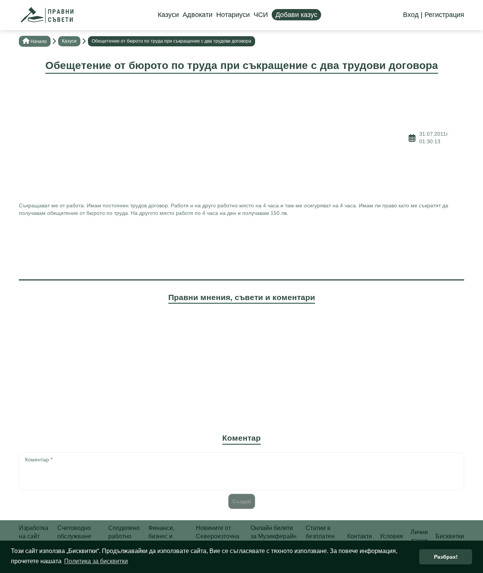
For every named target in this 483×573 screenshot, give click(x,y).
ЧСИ (261, 14)
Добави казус (296, 14)
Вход (411, 14)
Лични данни (419, 536)
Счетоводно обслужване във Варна (74, 536)
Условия (391, 536)
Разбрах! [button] (446, 557)
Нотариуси (233, 14)
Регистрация (444, 14)
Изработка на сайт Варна (33, 536)
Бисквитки (449, 536)
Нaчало (39, 41)
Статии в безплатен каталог (320, 536)
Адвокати (197, 14)
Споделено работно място (124, 536)
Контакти (359, 536)
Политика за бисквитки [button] (96, 561)
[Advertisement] (214, 138)
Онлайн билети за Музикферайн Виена (274, 536)
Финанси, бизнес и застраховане (167, 536)
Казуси (168, 14)
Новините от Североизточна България (217, 536)
